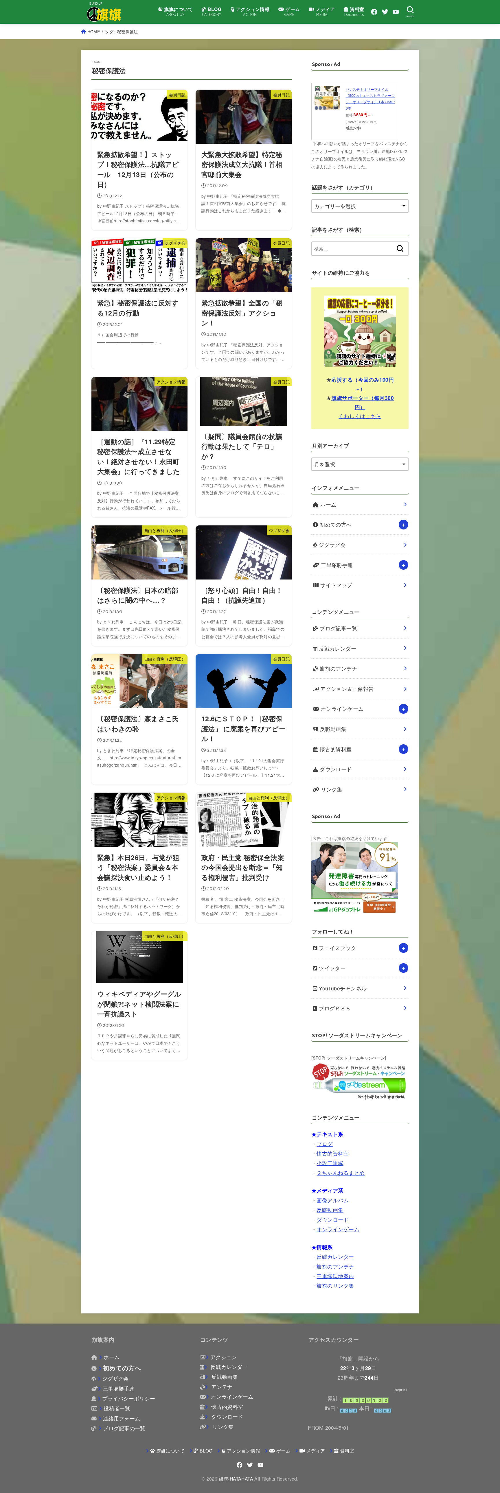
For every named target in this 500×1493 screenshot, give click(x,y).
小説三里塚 (330, 1163)
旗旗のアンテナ (337, 668)
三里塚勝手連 (336, 565)
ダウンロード (335, 769)
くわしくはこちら (360, 416)
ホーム (328, 504)
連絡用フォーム (121, 1418)
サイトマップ (335, 584)
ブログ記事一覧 (337, 628)
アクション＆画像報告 (346, 688)
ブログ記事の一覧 (124, 1428)
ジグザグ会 (331, 544)
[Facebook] (374, 12)
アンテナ (221, 1386)
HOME (93, 31)
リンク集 (330, 789)
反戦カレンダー (336, 648)
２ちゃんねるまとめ (341, 1172)
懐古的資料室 (335, 749)
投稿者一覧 (117, 1408)
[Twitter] (385, 12)
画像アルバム (333, 1200)
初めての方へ (335, 524)
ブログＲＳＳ (334, 1008)
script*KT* (402, 1390)
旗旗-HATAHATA (236, 1478)
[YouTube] (396, 12)
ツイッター (331, 968)
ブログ (324, 1143)
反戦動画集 (332, 728)
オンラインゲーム (341, 708)
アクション (223, 1357)
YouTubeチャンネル (342, 988)
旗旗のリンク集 (335, 1285)
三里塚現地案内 (335, 1276)
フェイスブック (336, 947)
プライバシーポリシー (128, 1398)
